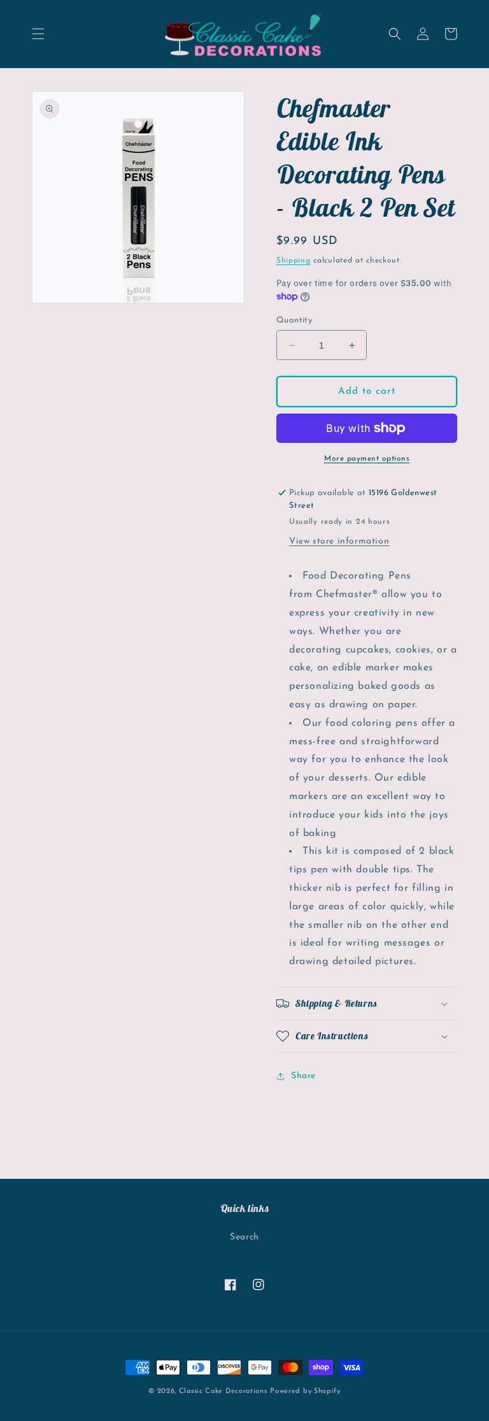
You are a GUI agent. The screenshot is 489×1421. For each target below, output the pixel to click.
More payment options (366, 459)
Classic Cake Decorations (223, 1391)
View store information (339, 541)
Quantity (294, 320)
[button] (38, 34)
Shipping (293, 260)
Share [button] (303, 1076)
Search (244, 1237)
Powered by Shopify (305, 1391)
